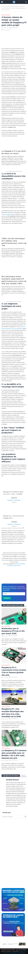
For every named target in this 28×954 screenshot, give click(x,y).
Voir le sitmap (6, 953)
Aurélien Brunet (14, 27)
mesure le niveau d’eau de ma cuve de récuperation (13, 327)
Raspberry (8, 6)
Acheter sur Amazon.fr (14, 500)
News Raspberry (15, 6)
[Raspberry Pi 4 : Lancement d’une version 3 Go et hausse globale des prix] (14, 655)
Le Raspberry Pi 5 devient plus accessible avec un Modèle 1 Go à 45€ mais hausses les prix (14, 754)
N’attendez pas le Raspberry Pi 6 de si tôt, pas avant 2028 (13, 631)
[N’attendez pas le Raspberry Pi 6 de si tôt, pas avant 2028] (14, 616)
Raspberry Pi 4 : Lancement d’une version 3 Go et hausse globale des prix (14, 671)
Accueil (3, 6)
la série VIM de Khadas (7, 214)
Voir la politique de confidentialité (17, 953)
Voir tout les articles (20, 775)
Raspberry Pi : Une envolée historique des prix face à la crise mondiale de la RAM (13, 713)
